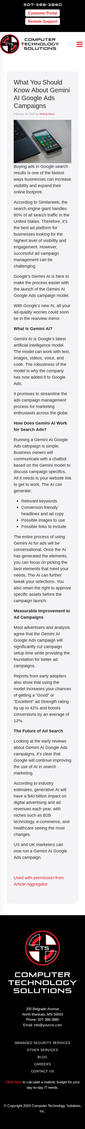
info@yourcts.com (48, 1024)
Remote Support (42, 21)
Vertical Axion (47, 114)
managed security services (42, 1042)
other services (42, 1050)
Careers (42, 1064)
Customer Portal (42, 13)
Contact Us (42, 1071)
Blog (42, 1057)
